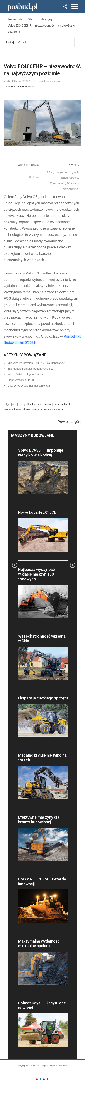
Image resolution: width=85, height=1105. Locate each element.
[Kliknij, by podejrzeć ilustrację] (42, 123)
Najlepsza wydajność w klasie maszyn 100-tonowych (36, 574)
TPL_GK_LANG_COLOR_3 (44, 1079)
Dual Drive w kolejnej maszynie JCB (29, 385)
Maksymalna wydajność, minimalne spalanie (39, 943)
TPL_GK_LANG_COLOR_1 (37, 1079)
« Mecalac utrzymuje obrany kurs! (50, 404)
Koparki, (62, 172)
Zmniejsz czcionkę (63, 80)
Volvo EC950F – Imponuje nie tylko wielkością (40, 452)
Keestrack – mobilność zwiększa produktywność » (33, 409)
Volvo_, (51, 172)
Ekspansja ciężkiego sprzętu (43, 698)
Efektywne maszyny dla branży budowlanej (38, 819)
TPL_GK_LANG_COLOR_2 (40, 1079)
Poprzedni (14, 565)
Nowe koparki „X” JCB (37, 512)
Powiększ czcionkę (67, 80)
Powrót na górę (69, 422)
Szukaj (9, 42)
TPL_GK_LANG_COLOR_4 (47, 1079)
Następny (72, 565)
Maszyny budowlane (23, 86)
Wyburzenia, (58, 183)
